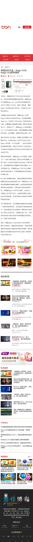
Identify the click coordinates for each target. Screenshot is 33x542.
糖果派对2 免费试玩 (8, 254)
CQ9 (21, 511)
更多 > (30, 457)
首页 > (2, 67)
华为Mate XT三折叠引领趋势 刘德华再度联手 (15, 440)
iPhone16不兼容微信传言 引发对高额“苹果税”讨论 (16, 431)
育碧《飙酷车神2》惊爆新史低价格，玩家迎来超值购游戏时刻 (23, 411)
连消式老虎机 (24, 254)
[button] (19, 27)
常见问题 (18, 517)
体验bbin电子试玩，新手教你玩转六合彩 (24, 469)
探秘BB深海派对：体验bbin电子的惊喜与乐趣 (8, 483)
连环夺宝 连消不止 (8, 267)
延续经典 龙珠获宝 (24, 267)
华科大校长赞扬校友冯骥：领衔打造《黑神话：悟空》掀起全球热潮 (21, 298)
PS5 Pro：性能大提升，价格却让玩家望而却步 (22, 312)
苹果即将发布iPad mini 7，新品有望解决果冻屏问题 (16, 435)
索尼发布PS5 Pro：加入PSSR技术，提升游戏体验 (21, 338)
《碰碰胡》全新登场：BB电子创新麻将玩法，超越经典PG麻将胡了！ (22, 283)
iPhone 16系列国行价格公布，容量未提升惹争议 (16, 443)
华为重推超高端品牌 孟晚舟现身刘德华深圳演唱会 (16, 427)
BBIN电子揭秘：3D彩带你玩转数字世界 (24, 483)
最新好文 (7, 67)
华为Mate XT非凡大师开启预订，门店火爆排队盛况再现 (16, 447)
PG (18, 511)
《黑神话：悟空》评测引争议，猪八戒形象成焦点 (21, 325)
